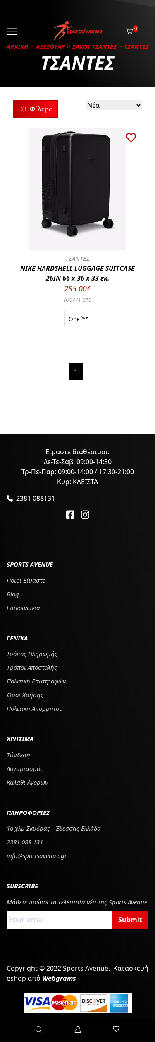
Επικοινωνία (23, 607)
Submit (130, 919)
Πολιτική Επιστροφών (36, 681)
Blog (13, 594)
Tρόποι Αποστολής (32, 667)
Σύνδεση (18, 755)
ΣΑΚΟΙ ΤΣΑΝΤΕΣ (94, 46)
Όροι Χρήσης (25, 695)
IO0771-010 (77, 299)
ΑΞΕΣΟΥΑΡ (50, 46)
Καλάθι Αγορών (27, 782)
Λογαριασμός (25, 768)
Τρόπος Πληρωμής (32, 653)
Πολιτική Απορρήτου (35, 708)
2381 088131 (35, 498)
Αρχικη (18, 46)
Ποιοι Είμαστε (26, 580)
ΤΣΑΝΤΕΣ (77, 258)
